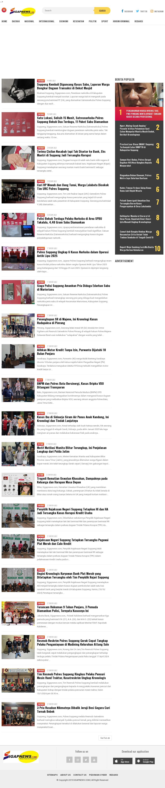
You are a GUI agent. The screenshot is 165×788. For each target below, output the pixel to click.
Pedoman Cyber (98, 775)
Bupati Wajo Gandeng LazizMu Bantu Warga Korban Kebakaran (137, 248)
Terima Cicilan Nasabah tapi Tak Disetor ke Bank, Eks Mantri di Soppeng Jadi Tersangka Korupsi (71, 153)
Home (4, 21)
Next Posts (104, 738)
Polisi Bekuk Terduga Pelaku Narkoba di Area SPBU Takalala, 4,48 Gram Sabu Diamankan (69, 220)
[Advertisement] (82, 51)
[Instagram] (78, 760)
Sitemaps (52, 775)
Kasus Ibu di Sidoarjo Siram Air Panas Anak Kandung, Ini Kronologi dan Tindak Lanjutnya (73, 419)
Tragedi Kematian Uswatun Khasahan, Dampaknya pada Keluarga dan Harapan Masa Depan (72, 480)
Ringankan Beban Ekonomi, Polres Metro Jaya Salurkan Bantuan (135, 177)
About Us (65, 775)
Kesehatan (78, 21)
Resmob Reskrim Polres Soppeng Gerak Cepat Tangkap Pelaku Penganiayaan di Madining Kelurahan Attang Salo (73, 642)
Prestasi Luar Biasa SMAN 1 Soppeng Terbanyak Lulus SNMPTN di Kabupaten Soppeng (137, 147)
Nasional (29, 21)
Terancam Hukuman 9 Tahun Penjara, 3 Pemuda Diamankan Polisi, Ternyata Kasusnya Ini (67, 609)
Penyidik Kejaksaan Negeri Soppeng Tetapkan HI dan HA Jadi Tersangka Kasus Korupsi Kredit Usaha (72, 511)
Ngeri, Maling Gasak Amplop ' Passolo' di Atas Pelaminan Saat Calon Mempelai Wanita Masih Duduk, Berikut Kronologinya (137, 130)
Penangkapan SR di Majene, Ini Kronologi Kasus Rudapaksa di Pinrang (67, 321)
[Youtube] (94, 760)
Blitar (40, 444)
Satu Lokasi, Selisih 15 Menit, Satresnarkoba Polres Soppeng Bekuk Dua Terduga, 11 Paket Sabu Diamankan (72, 119)
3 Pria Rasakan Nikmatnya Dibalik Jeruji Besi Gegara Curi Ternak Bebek (73, 709)
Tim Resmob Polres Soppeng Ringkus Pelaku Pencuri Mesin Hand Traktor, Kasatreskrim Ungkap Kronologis (71, 676)
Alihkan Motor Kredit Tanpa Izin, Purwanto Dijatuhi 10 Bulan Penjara (71, 351)
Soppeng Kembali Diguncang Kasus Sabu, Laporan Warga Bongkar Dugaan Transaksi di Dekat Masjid (73, 86)
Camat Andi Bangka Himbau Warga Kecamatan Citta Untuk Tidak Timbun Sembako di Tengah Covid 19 (136, 234)
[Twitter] (86, 760)
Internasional (46, 21)
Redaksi (139, 21)
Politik (93, 21)
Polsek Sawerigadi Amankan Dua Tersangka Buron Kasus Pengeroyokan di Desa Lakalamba (135, 203)
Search (102, 10)
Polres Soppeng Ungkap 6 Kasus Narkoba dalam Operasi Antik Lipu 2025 (73, 254)
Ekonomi (63, 21)
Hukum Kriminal (121, 21)
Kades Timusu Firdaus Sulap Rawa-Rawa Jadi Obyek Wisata (136, 189)
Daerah (16, 21)
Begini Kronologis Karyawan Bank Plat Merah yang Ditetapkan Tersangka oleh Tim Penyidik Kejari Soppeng (73, 575)
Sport (104, 21)
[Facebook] (69, 760)
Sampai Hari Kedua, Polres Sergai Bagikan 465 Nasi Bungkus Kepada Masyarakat (136, 162)
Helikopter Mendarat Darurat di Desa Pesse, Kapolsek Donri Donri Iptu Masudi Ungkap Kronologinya (135, 218)
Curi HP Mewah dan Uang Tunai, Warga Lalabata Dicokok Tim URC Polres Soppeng (73, 186)
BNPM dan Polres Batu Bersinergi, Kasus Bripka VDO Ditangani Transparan (70, 385)
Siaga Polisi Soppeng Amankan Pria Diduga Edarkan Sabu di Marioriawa (73, 287)
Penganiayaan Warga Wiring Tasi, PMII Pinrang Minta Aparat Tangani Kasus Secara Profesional (143, 113)
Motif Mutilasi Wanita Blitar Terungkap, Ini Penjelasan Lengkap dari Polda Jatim (72, 449)
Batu (40, 380)
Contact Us (79, 775)
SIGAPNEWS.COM (81, 780)
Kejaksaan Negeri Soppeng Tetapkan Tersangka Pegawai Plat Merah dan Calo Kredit (72, 541)
